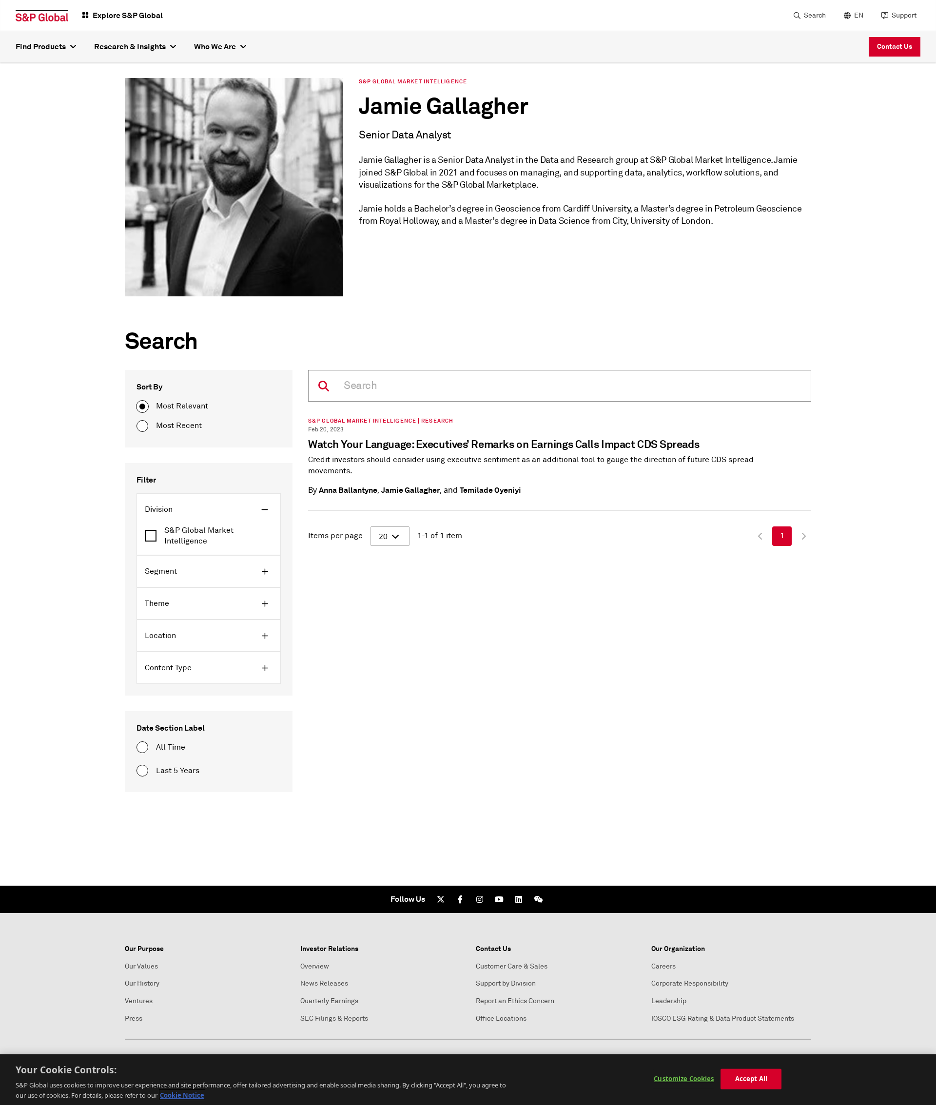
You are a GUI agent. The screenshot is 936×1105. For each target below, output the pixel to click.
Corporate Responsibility (689, 983)
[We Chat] (538, 899)
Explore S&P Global (128, 15)
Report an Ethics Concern (515, 1001)
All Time (170, 747)
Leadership (668, 1001)
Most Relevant (182, 406)
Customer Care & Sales (511, 966)
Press (133, 1018)
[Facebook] (460, 899)
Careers (663, 966)
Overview (314, 966)
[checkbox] (209, 536)
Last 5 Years (177, 770)
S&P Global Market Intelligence (199, 535)
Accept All (751, 1078)
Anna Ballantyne (348, 490)
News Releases (324, 983)
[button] (208, 509)
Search (815, 15)
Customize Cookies (684, 1078)
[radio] (142, 406)
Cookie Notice (182, 1094)
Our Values (141, 966)
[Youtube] (499, 899)
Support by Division (506, 983)
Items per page (335, 536)
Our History (142, 983)
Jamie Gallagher (410, 490)
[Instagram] (480, 899)
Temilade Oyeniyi (490, 490)
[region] (468, 1079)
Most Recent (179, 425)
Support (904, 15)
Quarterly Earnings (329, 1001)
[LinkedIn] (518, 899)
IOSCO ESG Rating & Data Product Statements (722, 1018)
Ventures (139, 1001)
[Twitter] (440, 899)
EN (858, 15)
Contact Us (894, 46)
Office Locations (501, 1018)
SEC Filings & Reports (334, 1018)
